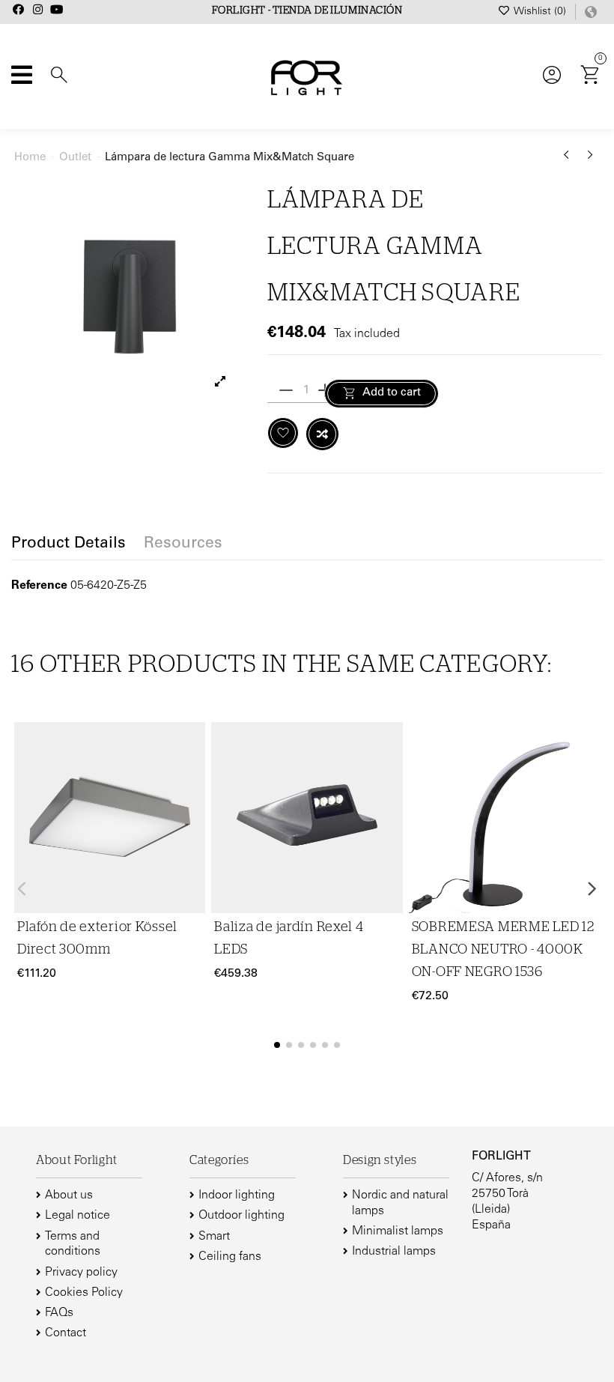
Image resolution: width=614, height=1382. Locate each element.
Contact (65, 1333)
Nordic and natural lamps (400, 1203)
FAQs (59, 1313)
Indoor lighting (236, 1195)
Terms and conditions (72, 1244)
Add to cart (391, 392)
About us (69, 1195)
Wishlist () (540, 12)
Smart (214, 1237)
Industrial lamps (394, 1252)
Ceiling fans (229, 1257)
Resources (183, 544)
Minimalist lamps (397, 1231)
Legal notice (77, 1216)
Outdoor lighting (241, 1216)
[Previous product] (569, 160)
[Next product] (590, 160)
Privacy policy (81, 1273)
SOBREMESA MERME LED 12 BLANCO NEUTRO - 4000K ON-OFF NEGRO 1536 (503, 950)
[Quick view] (191, 805)
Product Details (68, 544)
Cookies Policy (84, 1293)
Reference (39, 586)
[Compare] (191, 777)
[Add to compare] (322, 434)
